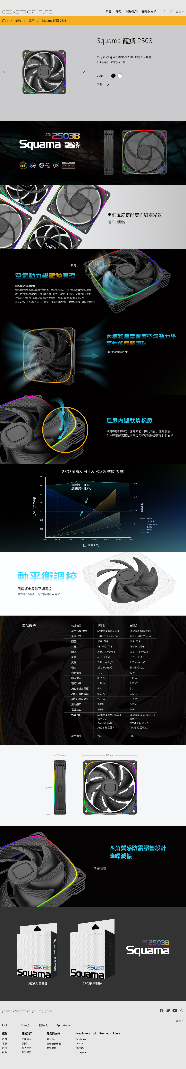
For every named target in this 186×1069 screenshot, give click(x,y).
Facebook (80, 1039)
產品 (5, 20)
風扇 (31, 20)
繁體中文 (43, 1025)
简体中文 (25, 1025)
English (6, 1025)
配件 (4, 1052)
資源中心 (51, 1039)
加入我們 (26, 1047)
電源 (4, 1043)
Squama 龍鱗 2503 (53, 20)
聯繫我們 (26, 1052)
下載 (99, 84)
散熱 (18, 20)
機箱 (4, 1039)
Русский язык (64, 1025)
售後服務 (51, 1047)
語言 (178, 11)
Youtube (80, 1047)
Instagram (81, 1052)
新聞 (24, 1043)
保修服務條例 (54, 1043)
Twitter (79, 1043)
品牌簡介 (26, 1039)
